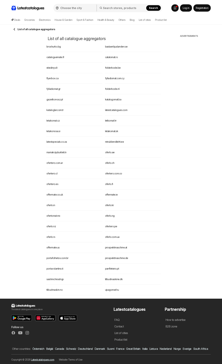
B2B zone (171, 326)
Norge (177, 348)
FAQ (116, 320)
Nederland (166, 348)
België (49, 348)
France (120, 348)
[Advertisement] (189, 90)
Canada (59, 348)
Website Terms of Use (71, 359)
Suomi (110, 348)
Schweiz (71, 348)
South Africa (200, 348)
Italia (145, 348)
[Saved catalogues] (175, 8)
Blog (132, 19)
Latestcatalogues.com (42, 359)
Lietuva (153, 348)
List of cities (145, 19)
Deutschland (85, 348)
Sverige (186, 348)
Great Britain (133, 348)
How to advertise (175, 320)
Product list (161, 19)
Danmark (100, 348)
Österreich (38, 348)
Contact (119, 326)
